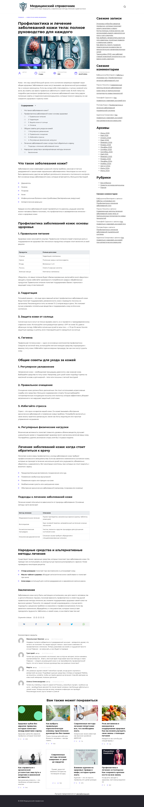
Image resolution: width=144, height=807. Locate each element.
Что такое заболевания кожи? (36, 110)
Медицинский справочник (52, 6)
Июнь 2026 (104, 133)
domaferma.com (82, 794)
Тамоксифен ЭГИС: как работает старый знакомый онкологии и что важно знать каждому (110, 56)
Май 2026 (104, 135)
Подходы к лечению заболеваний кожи (43, 146)
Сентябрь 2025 (106, 152)
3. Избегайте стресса (36, 137)
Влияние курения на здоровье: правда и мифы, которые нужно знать (84, 771)
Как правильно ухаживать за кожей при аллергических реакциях (109, 118)
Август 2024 (105, 166)
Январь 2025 (105, 159)
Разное (103, 187)
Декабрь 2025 (106, 147)
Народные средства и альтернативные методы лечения (47, 149)
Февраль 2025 (106, 156)
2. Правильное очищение (38, 134)
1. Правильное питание (37, 117)
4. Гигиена (32, 125)
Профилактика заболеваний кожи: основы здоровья (46, 114)
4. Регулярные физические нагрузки (42, 140)
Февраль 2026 (106, 142)
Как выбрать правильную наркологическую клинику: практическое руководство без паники (58, 728)
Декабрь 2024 (106, 161)
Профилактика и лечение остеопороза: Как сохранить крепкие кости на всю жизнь (113, 771)
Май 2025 (104, 154)
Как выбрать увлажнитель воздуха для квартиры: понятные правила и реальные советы (110, 40)
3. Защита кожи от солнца (38, 122)
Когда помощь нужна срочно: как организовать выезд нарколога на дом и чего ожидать (110, 33)
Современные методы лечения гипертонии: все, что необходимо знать (84, 727)
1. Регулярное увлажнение (38, 131)
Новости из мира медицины (30, 65)
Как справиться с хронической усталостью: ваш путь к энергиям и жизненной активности (29, 772)
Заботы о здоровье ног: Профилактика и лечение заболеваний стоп (110, 78)
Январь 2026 (105, 145)
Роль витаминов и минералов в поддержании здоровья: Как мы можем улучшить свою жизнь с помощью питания (114, 730)
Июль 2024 (104, 168)
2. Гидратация (33, 119)
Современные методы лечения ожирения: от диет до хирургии (58, 758)
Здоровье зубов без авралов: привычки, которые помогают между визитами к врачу (108, 26)
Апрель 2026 (105, 138)
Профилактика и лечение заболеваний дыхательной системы (109, 108)
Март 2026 (104, 140)
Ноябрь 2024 (105, 164)
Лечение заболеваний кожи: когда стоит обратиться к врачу (49, 143)
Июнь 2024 (105, 171)
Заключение (33, 152)
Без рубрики (105, 183)
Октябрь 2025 (106, 149)
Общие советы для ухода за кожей (38, 128)
